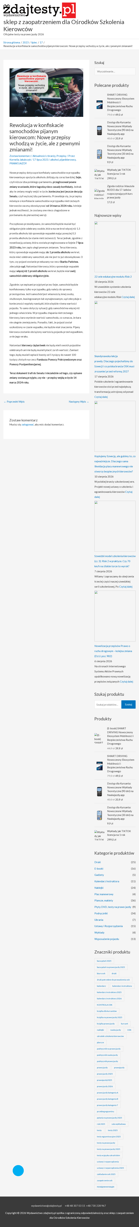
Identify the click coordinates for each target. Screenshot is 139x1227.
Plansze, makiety (103, 900)
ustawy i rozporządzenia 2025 (110, 1168)
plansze (100, 1042)
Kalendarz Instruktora (106, 881)
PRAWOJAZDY (18, 163)
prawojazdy (119, 1067)
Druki (97, 862)
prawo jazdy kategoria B (107, 1099)
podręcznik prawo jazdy (107, 1061)
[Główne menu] (132, 19)
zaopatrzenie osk (104, 1180)
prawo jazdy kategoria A (107, 1092)
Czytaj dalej (128, 296)
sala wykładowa (119, 1124)
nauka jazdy (115, 1030)
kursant (124, 1023)
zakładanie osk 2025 (106, 1174)
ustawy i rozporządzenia (108, 1161)
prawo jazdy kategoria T (107, 1105)
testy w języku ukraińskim (108, 1155)
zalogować (28, 424)
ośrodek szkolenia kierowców (110, 1036)
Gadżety (99, 874)
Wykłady (99, 932)
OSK (129, 1030)
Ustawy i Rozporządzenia (108, 926)
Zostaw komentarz (20, 155)
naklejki (100, 1030)
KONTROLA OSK (104, 1005)
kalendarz (101, 986)
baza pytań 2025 (104, 961)
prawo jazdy (102, 1067)
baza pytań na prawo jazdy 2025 (111, 967)
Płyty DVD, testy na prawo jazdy (112, 906)
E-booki (98, 868)
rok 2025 (101, 1124)
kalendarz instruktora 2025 (109, 992)
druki (114, 973)
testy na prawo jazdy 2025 (108, 1149)
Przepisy (61, 155)
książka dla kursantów (107, 1011)
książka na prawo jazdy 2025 (109, 1017)
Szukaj (128, 704)
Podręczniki (101, 913)
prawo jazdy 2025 (105, 1074)
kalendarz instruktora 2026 (109, 998)
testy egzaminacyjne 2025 (109, 1136)
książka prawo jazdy (106, 1023)
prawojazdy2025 (104, 1080)
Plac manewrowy (103, 894)
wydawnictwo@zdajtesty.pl (46, 1205)
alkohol (54, 159)
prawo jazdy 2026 (105, 1086)
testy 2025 (113, 1130)
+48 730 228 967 (96, 1205)
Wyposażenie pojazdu (106, 938)
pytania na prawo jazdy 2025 (109, 1117)
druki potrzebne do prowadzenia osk (113, 979)
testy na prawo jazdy (106, 1143)
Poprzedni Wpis (14, 401)
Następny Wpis (79, 401)
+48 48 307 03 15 (75, 1205)
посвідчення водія (105, 1186)
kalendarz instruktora (122, 986)
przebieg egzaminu (105, 1111)
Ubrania (98, 919)
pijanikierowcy (68, 159)
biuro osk (101, 973)
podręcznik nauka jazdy (107, 1055)
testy (99, 1130)
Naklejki (98, 887)
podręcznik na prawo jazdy (109, 1048)
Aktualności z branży (44, 155)
